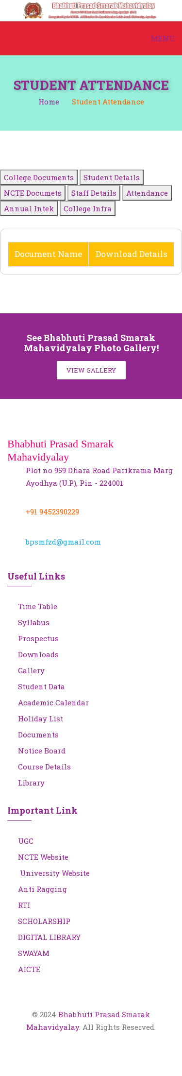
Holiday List (40, 718)
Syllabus (34, 622)
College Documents (39, 177)
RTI (24, 905)
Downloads (38, 654)
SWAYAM (34, 953)
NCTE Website (43, 857)
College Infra (88, 208)
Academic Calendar (53, 702)
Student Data (41, 686)
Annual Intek (29, 208)
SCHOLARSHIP (44, 921)
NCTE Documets (33, 193)
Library (31, 782)
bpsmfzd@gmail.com (63, 542)
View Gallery (91, 370)
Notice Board (42, 750)
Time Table (37, 606)
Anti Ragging (42, 889)
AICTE (29, 969)
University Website (54, 873)
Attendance (147, 193)
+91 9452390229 (52, 511)
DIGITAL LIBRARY (49, 937)
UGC (25, 841)
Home (48, 101)
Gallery (31, 670)
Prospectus (38, 638)
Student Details (111, 177)
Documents (38, 734)
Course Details (44, 766)
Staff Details (93, 193)
